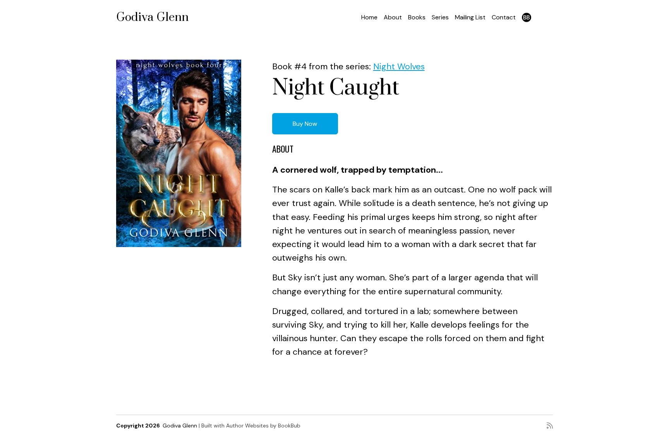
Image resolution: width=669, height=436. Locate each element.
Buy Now (305, 124)
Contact (504, 17)
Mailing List (470, 17)
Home (369, 17)
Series (440, 17)
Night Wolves (399, 66)
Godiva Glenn (152, 17)
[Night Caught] (178, 153)
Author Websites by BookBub (263, 425)
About (393, 17)
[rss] (550, 425)
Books (416, 17)
